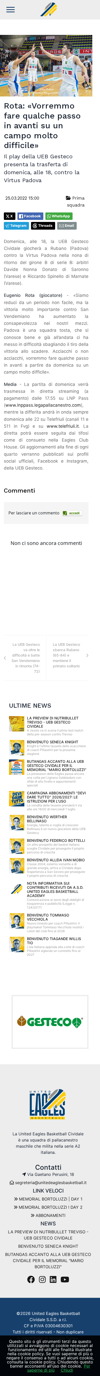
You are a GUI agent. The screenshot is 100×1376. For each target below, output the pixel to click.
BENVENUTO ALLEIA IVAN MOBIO (56, 860)
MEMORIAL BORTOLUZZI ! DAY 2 (50, 1207)
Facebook (32, 216)
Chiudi (67, 1370)
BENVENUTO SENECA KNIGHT (52, 742)
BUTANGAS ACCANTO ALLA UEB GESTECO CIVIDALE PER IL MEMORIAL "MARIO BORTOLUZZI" (56, 765)
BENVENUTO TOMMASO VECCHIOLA (48, 917)
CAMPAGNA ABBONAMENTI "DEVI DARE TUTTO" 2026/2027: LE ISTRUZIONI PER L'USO (56, 797)
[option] (50, 1022)
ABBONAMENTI (49, 1215)
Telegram (18, 225)
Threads (45, 225)
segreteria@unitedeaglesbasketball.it (51, 1182)
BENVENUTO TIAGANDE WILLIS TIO (54, 940)
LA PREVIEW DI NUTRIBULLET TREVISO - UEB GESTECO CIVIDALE (52, 722)
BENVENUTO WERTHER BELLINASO (47, 819)
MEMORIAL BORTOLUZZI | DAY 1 (50, 1199)
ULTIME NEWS (30, 705)
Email (69, 225)
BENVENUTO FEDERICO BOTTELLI (56, 840)
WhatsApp (61, 216)
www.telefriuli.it (63, 426)
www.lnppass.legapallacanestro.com (43, 405)
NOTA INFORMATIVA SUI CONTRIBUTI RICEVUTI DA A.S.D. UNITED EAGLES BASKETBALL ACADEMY (55, 889)
